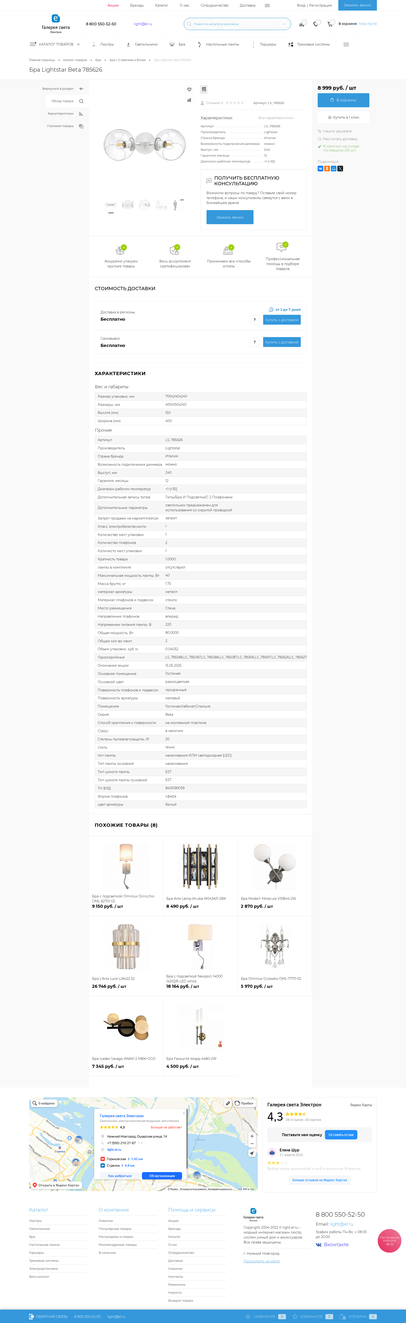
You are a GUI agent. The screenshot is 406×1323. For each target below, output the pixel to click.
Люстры (35, 1221)
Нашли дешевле (337, 131)
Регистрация (320, 5)
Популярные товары (115, 1229)
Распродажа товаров (389, 1240)
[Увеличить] (145, 144)
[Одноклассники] (327, 168)
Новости (175, 1292)
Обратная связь (51, 1317)
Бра (32, 1236)
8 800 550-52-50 (101, 24)
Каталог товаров (56, 44)
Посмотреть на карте (262, 1261)
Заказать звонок (357, 5)
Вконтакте (336, 1244)
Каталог (161, 5)
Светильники (39, 1229)
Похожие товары (60, 126)
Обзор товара (62, 101)
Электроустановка (43, 1268)
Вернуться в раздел (58, 88)
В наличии (107, 1252)
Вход (301, 5)
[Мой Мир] (333, 168)
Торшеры (36, 1252)
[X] (340, 168)
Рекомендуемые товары (118, 1244)
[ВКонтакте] (320, 168)
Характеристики (61, 113)
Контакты (175, 1276)
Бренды (137, 5)
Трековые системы (44, 1260)
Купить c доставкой (282, 320)
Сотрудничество (215, 5)
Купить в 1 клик (346, 117)
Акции (113, 5)
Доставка (247, 5)
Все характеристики (276, 118)
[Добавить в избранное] (189, 89)
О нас (184, 5)
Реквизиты (176, 1284)
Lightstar (271, 132)
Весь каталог (39, 1276)
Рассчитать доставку (340, 139)
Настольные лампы (44, 1244)
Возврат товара (180, 1300)
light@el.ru (143, 24)
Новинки (106, 1221)
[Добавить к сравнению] (189, 100)
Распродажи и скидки (116, 1236)
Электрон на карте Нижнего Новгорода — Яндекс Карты (203, 1189)
